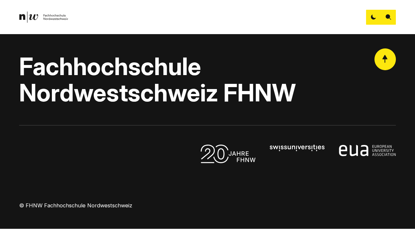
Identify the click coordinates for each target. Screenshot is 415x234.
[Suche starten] (388, 17)
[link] (43, 17)
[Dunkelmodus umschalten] (373, 17)
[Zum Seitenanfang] (385, 59)
